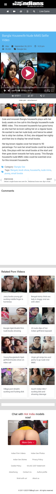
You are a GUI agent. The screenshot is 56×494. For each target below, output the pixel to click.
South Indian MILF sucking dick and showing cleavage (39, 391)
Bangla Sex (22, 49)
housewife (35, 170)
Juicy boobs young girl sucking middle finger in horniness (13, 299)
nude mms (46, 170)
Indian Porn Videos (18, 453)
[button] (5, 4)
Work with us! (22, 478)
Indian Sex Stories (20, 460)
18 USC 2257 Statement (36, 466)
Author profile (42, 472)
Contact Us (27, 472)
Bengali (14, 170)
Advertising (13, 472)
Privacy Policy (37, 460)
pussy (7, 173)
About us (35, 478)
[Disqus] (28, 229)
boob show (24, 170)
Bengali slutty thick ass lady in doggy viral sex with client (40, 299)
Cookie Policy (16, 466)
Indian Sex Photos (38, 453)
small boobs (17, 173)
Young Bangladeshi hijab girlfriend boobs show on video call (13, 360)
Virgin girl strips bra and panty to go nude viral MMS (41, 360)
